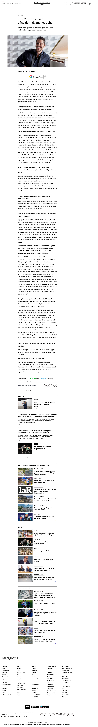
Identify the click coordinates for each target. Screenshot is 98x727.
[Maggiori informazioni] (45, 76)
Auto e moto (50, 686)
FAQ (26, 713)
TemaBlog (65, 676)
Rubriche (50, 672)
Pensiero (34, 670)
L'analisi (34, 692)
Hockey (19, 668)
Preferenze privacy (24, 716)
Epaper (84, 3)
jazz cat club (28, 385)
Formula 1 (19, 679)
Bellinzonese (5, 670)
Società (34, 674)
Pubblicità (30, 713)
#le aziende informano (65, 683)
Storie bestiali (50, 680)
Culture (19, 693)
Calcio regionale (21, 672)
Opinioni (34, 688)
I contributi (35, 696)
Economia (35, 684)
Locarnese (5, 672)
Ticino (3, 668)
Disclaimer (10, 713)
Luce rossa (20, 687)
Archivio (64, 690)
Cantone (4, 666)
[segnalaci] (71, 3)
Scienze (34, 672)
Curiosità (49, 682)
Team (63, 696)
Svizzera (4, 682)
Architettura (50, 684)
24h (63, 688)
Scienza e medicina (67, 668)
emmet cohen (21, 385)
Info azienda (65, 694)
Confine (4, 690)
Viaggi (48, 676)
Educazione (65, 670)
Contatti (22, 713)
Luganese (4, 674)
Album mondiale (21, 689)
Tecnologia (50, 678)
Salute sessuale (51, 695)
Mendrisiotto (5, 677)
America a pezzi (6, 694)
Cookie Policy (14, 716)
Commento (35, 690)
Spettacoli (34, 666)
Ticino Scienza (66, 666)
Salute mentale (51, 693)
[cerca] (66, 3)
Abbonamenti (4, 713)
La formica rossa (36, 694)
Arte (18, 695)
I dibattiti (49, 668)
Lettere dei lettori (51, 666)
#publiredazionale (67, 680)
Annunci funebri (4, 714)
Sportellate (20, 685)
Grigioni (4, 679)
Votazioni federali (6, 684)
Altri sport (19, 681)
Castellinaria (35, 681)
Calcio (18, 670)
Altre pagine (66, 686)
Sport (19, 666)
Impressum (17, 713)
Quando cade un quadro (51, 691)
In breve (64, 692)
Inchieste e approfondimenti (51, 674)
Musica (34, 677)
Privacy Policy (5, 716)
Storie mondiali (21, 683)
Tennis (18, 677)
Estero (4, 688)
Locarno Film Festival (35, 679)
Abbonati (77, 3)
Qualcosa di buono (67, 672)
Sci (18, 674)
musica (34, 385)
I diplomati (50, 688)
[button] (41, 714)
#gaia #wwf (65, 678)
